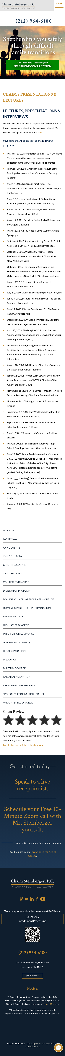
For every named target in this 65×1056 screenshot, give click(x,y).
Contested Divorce (16, 582)
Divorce (8, 530)
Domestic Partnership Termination (27, 607)
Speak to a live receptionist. (32, 785)
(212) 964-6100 (32, 952)
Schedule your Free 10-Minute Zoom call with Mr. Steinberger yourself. (32, 819)
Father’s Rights (13, 616)
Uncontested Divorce (18, 702)
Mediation (10, 659)
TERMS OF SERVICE (26, 1044)
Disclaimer (12, 1044)
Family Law (10, 539)
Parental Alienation (17, 676)
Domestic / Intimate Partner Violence (28, 599)
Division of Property (17, 590)
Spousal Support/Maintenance (23, 693)
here (40, 132)
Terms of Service (50, 1004)
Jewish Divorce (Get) (16, 642)
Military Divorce (14, 668)
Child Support (12, 573)
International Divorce (18, 633)
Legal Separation (14, 650)
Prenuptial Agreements (19, 685)
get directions (32, 975)
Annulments (11, 547)
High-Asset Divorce (16, 625)
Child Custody (12, 556)
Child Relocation (14, 564)
